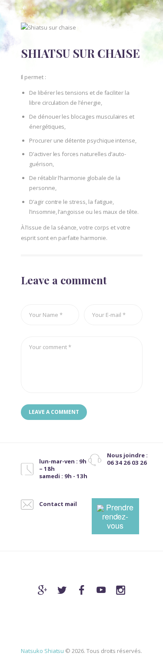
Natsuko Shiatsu (42, 651)
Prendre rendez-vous (118, 516)
